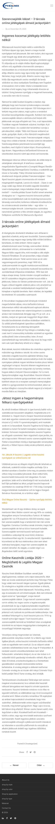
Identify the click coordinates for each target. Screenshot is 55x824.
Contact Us (6, 808)
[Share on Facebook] (27, 752)
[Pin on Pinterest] (35, 752)
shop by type (7, 799)
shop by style (7, 785)
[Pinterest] (15, 818)
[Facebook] (7, 818)
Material (5, 803)
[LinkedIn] (3, 818)
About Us (5, 780)
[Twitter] (11, 818)
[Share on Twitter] (31, 752)
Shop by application (10, 794)
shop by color (7, 789)
